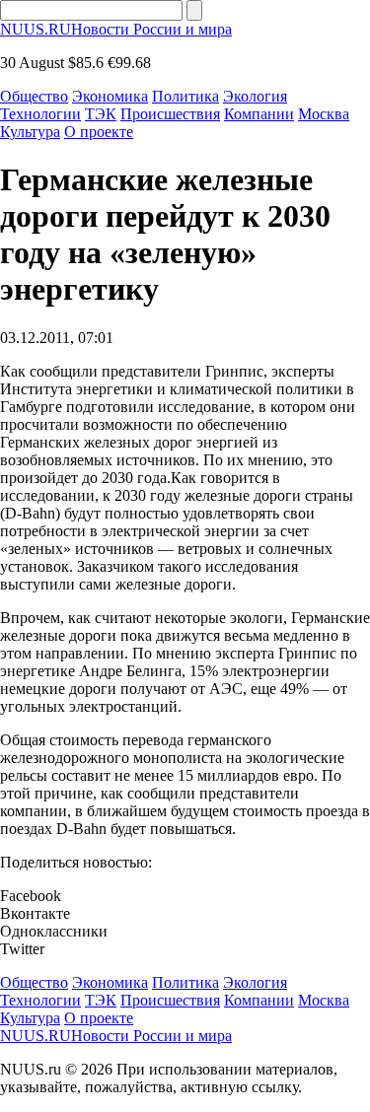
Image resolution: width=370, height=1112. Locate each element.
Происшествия (170, 113)
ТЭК (100, 113)
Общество (34, 96)
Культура (30, 131)
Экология (255, 96)
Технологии (40, 113)
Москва (323, 113)
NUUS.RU (116, 29)
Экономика (110, 96)
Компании (259, 113)
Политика (185, 96)
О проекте (98, 131)
